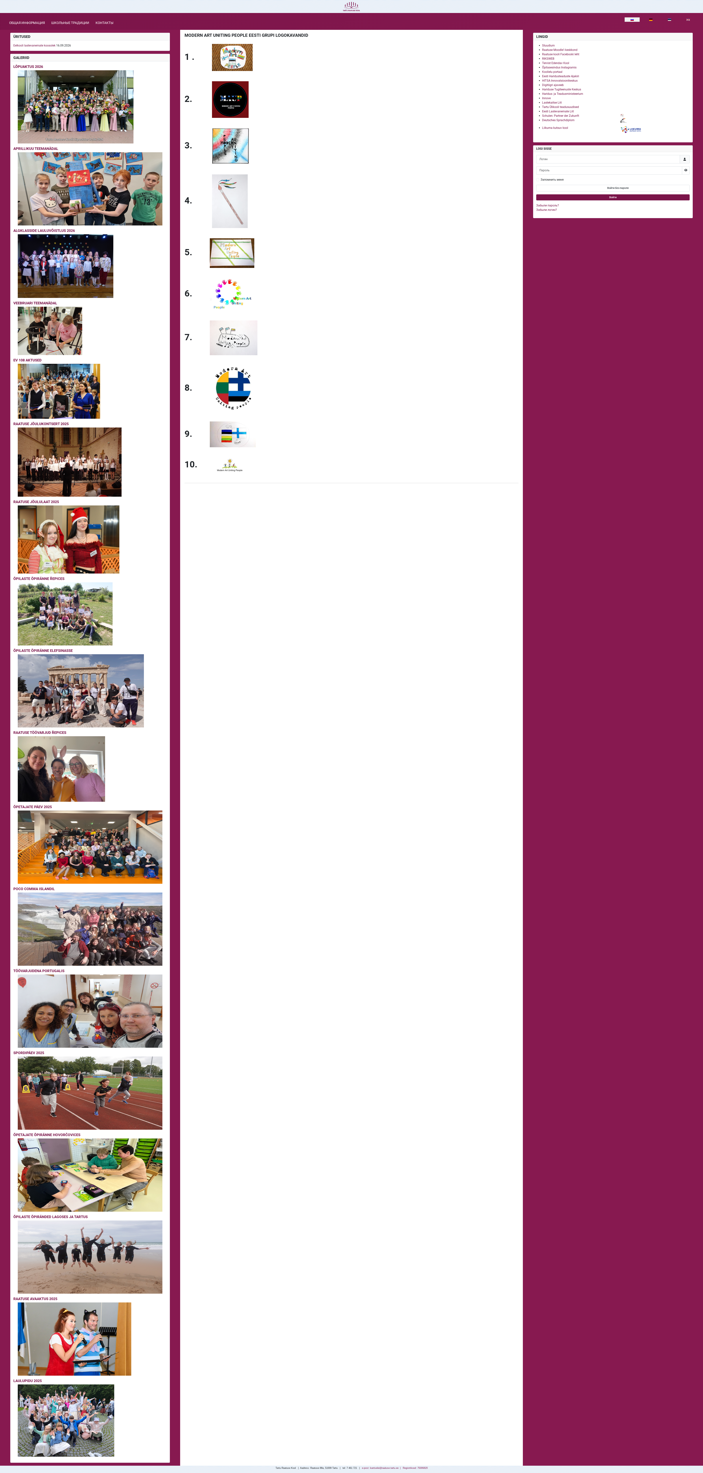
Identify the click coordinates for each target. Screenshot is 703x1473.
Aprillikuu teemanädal (35, 148)
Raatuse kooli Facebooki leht (560, 54)
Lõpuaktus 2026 (28, 66)
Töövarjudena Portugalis (38, 971)
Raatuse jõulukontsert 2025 (41, 424)
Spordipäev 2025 (28, 1053)
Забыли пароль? (547, 205)
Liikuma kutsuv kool (555, 128)
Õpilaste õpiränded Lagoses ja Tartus (50, 1217)
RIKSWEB (548, 58)
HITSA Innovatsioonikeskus (560, 80)
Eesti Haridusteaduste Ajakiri (560, 76)
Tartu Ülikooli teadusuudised (560, 107)
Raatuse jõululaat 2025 (36, 502)
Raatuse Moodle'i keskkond (559, 50)
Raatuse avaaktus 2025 (35, 1299)
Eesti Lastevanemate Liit (558, 111)
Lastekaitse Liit (552, 102)
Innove (546, 98)
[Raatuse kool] (351, 6)
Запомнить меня (552, 179)
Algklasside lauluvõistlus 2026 (44, 230)
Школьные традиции (70, 23)
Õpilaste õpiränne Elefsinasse (43, 650)
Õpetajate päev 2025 (32, 807)
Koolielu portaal (552, 72)
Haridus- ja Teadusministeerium (562, 94)
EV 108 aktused (27, 360)
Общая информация (27, 23)
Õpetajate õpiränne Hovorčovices (46, 1135)
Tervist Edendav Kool (555, 63)
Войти (613, 197)
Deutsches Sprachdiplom (558, 120)
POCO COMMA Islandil (34, 889)
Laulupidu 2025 (27, 1381)
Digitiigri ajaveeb (553, 85)
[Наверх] (696, 1466)
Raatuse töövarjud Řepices (39, 732)
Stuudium (548, 45)
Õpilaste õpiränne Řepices (38, 578)
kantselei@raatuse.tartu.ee (384, 1468)
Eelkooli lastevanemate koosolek (34, 45)
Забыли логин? (546, 210)
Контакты (105, 23)
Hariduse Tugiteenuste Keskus (561, 89)
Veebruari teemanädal (35, 303)
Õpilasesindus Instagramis (559, 67)
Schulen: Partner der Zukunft (560, 115)
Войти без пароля (618, 188)
